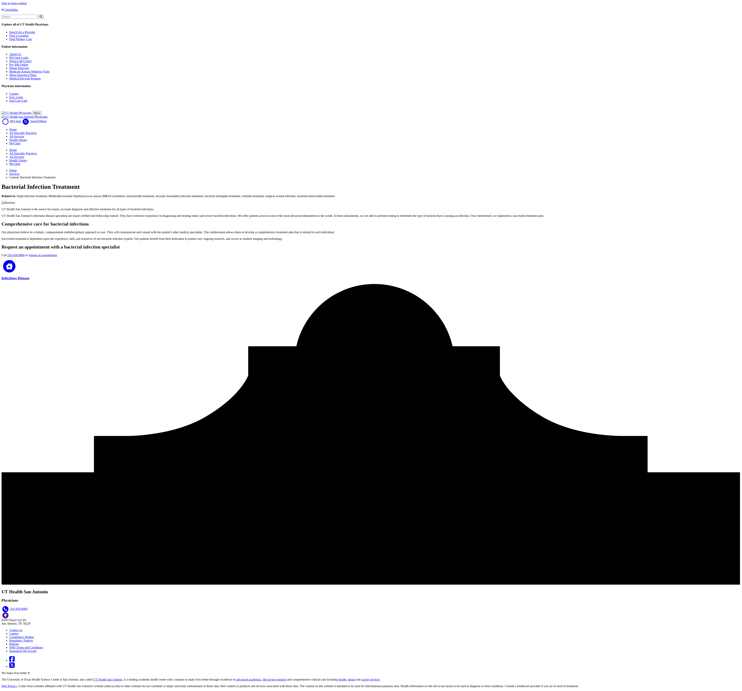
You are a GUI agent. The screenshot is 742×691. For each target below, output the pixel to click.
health (342, 679)
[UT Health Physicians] (16, 112)
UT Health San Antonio (107, 679)
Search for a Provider (22, 32)
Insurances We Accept (22, 651)
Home (13, 129)
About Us (15, 54)
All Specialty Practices (23, 133)
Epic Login (16, 97)
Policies (14, 644)
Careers (14, 93)
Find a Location (19, 35)
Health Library (18, 140)
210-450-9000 (18, 608)
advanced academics (248, 679)
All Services (16, 136)
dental (351, 679)
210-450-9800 (16, 255)
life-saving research (274, 679)
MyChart (14, 143)
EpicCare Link (18, 100)
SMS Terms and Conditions (26, 647)
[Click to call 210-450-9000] (5, 609)
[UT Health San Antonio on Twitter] (12, 666)
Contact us (15, 630)
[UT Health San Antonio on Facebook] (12, 660)
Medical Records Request (25, 78)
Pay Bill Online (18, 64)
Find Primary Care (20, 39)
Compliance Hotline (21, 637)
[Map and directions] (5, 615)
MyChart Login (18, 57)
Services (14, 174)
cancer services (370, 679)
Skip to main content (14, 3)
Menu (37, 113)
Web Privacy (9, 686)
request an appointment (43, 255)
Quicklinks (11, 9)
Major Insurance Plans (23, 75)
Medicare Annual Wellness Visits (29, 71)
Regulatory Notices (21, 640)
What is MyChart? (20, 61)
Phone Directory (19, 68)
